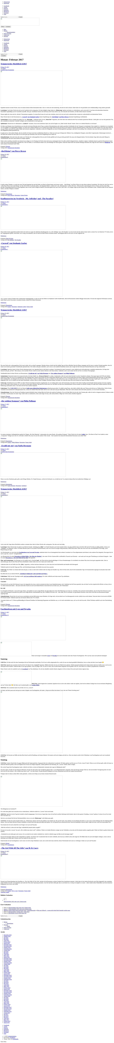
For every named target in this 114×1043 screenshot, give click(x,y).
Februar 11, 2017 (5, 612)
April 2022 (6, 940)
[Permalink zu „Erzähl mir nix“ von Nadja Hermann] (33, 476)
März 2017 (6, 1019)
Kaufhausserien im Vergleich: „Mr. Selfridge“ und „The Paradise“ (27, 199)
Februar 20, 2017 (5, 246)
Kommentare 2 (4, 204)
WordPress (12, 1037)
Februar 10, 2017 (5, 851)
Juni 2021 (6, 951)
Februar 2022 (7, 942)
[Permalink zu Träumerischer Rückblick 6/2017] (32, 105)
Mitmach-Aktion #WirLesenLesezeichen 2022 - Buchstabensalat (19, 910)
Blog (5, 29)
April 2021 (6, 954)
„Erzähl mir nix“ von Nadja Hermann (16, 446)
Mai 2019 (6, 983)
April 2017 (6, 1018)
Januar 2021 (7, 957)
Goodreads (6, 6)
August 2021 (7, 950)
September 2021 (8, 949)
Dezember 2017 (8, 1007)
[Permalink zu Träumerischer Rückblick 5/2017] (32, 362)
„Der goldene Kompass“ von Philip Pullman (18, 401)
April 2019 (6, 985)
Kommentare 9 (4, 854)
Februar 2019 (7, 987)
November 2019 (8, 976)
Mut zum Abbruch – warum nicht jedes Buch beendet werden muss (53, 910)
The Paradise (18, 240)
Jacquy (5, 909)
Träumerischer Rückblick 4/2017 (14, 489)
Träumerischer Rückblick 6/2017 (14, 64)
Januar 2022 (7, 943)
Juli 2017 (6, 1014)
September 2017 (8, 1011)
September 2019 (8, 979)
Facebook (6, 13)
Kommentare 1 (4, 249)
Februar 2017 (7, 1021)
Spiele (8, 926)
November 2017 (8, 1008)
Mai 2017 (6, 1017)
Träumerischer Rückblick (13, 147)
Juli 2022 (6, 937)
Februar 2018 (7, 1004)
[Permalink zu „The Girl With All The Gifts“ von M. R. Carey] (33, 878)
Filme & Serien (7, 33)
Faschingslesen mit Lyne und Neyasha (16, 609)
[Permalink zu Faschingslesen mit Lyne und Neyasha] (33, 639)
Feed (5, 14)
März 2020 (6, 971)
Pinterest (6, 8)
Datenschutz (7, 2)
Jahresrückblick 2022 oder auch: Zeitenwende (15, 901)
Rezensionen (9, 194)
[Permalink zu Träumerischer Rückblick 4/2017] (32, 541)
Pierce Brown (10, 195)
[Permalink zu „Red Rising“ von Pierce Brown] (33, 182)
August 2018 (7, 996)
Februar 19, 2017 (5, 313)
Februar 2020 (7, 972)
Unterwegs (6, 35)
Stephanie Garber (22, 306)
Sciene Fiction (24, 195)
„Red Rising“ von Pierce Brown (13, 151)
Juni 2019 (6, 982)
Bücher (5, 30)
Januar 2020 (7, 974)
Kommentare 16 (5, 615)
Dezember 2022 (8, 935)
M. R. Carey (15, 891)
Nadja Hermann (11, 485)
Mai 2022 (6, 939)
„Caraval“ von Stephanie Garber (14, 243)
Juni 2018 (6, 999)
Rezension (17, 195)
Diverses (6, 36)
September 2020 (8, 962)
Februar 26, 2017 (5, 67)
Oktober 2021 (7, 947)
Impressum (6, 3)
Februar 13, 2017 (5, 449)
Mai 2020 (6, 968)
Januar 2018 (7, 1006)
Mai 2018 (6, 1000)
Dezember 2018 (8, 990)
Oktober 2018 (7, 993)
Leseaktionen (10, 844)
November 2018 (8, 992)
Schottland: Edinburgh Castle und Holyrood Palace (33, 573)
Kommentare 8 (4, 157)
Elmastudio (15, 1039)
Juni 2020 (6, 967)
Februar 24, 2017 (5, 154)
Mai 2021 (6, 953)
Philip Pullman (15, 442)
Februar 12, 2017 (5, 492)
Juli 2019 (6, 981)
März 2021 (6, 955)
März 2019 (6, 986)
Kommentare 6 (4, 407)
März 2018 (6, 1003)
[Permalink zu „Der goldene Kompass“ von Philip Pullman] (33, 431)
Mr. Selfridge (10, 240)
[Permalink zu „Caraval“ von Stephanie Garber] (32, 296)
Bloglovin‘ (6, 11)
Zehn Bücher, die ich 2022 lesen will (17, 913)
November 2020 (8, 960)
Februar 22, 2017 (5, 201)
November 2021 (8, 946)
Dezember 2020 (8, 958)
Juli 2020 (6, 965)
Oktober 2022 (7, 936)
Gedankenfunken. (12, 1036)
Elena (4, 68)
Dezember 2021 (8, 944)
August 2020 (7, 964)
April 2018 (6, 1001)
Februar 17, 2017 (5, 404)
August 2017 (7, 1013)
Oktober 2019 (7, 978)
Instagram (6, 10)
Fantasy (9, 306)
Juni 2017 (6, 1015)
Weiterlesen (3, 191)
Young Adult (30, 306)
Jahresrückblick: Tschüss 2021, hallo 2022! (18, 911)
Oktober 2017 (7, 1010)
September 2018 (8, 994)
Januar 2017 (7, 1022)
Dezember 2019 (8, 975)
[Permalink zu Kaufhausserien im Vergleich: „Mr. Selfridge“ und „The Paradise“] (33, 229)
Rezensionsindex (11, 32)
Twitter (5, 7)
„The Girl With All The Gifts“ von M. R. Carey (19, 848)
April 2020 (6, 969)
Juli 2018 (6, 997)
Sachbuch (24, 485)
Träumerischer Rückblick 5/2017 (14, 310)
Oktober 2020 (7, 961)
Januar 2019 (7, 989)
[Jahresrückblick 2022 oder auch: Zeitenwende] (5, 900)
